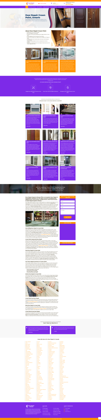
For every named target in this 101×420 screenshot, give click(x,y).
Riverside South (50, 385)
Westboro (50, 396)
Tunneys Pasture (39, 393)
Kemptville (38, 366)
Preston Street (39, 382)
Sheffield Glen (50, 388)
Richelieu (38, 384)
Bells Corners (27, 345)
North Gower (50, 377)
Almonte (38, 341)
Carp (26, 350)
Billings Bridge (62, 345)
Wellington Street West (52, 395)
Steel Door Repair (45, 411)
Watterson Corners (40, 395)
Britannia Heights (51, 346)
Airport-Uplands (28, 341)
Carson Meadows (40, 350)
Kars (26, 366)
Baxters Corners (39, 344)
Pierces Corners (27, 382)
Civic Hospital (62, 352)
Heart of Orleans (51, 362)
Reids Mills (27, 384)
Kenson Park (62, 366)
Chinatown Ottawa (51, 352)
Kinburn (38, 367)
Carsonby (49, 350)
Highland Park (50, 363)
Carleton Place (39, 349)
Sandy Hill (38, 388)
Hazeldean (38, 362)
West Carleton (27, 396)
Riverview (61, 385)
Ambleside (61, 341)
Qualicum (49, 382)
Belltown (38, 345)
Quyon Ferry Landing (40, 383)
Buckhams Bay (62, 346)
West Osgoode (39, 396)
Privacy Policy (55, 414)
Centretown (62, 351)
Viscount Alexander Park (52, 394)
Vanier (26, 394)
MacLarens (27, 371)
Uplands (49, 393)
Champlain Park (39, 352)
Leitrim (26, 368)
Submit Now (67, 217)
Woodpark (50, 399)
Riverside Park (39, 385)
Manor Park (62, 371)
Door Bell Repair (45, 408)
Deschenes (27, 356)
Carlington (50, 349)
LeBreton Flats (50, 367)
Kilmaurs (26, 367)
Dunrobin (38, 357)
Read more (28, 126)
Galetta (26, 360)
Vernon (38, 394)
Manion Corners (50, 371)
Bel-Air (61, 344)
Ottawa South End (40, 379)
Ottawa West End (51, 379)
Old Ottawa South (51, 378)
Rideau (61, 384)
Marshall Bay (39, 373)
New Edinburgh (39, 377)
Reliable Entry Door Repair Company (39, 308)
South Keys (61, 389)
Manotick (26, 372)
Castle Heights (27, 351)
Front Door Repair (56, 408)
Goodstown (27, 361)
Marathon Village (51, 372)
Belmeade (50, 345)
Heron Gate (27, 363)
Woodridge (61, 399)
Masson (61, 373)
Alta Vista (49, 341)
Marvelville (50, 373)
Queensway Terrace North (64, 382)
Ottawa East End (28, 379)
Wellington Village (63, 395)
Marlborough (27, 373)
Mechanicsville (50, 374)
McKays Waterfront (28, 374)
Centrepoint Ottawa (51, 351)
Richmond (50, 384)
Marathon (38, 372)
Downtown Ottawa (63, 356)
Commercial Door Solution (43, 245)
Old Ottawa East (39, 378)
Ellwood (61, 357)
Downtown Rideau (28, 357)
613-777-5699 (69, 4)
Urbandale (61, 393)
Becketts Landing (51, 344)
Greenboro (50, 361)
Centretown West (28, 352)
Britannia (38, 346)
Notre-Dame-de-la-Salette (64, 377)
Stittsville (61, 390)
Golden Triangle (62, 360)
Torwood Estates (28, 393)
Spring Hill (50, 390)
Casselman (61, 350)
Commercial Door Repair (46, 414)
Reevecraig (61, 383)
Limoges (38, 368)
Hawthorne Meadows (28, 362)
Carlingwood (62, 349)
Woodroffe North (28, 400)
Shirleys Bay (62, 388)
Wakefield (27, 395)
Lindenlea (61, 368)
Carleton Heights (28, 349)
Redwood (50, 383)
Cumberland (50, 355)
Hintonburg (61, 363)
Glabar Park (50, 360)
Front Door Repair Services (32, 301)
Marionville (61, 372)
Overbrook (61, 379)
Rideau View (27, 385)
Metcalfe (61, 374)
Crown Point (39, 355)
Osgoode (61, 378)
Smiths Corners (27, 389)
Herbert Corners (62, 362)
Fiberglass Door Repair (57, 411)
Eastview (49, 357)
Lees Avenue (62, 367)
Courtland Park (27, 355)
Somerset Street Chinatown (41, 389)
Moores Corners (28, 377)
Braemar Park (27, 346)
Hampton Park (62, 361)
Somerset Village (51, 389)
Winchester (27, 399)
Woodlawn (38, 399)
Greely (38, 361)
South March (27, 390)
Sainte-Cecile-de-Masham (29, 388)
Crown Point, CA (67, 411)
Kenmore (49, 366)
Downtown (50, 356)
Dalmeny (61, 355)
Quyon (26, 383)
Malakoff (38, 371)
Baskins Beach (27, 344)
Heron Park (39, 363)
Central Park (39, 351)
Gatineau (38, 360)
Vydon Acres (62, 394)
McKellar (38, 374)
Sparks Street (39, 390)
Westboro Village (62, 396)
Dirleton (38, 356)
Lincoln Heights (50, 368)
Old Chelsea (27, 378)
